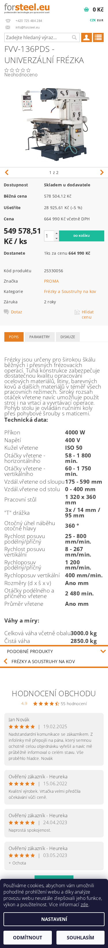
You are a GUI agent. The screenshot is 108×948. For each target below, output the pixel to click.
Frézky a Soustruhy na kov (70, 291)
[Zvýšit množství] (56, 233)
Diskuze (67, 336)
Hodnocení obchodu (54, 693)
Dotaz (16, 312)
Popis (14, 336)
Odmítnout (27, 937)
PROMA (51, 281)
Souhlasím (80, 937)
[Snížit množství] (56, 238)
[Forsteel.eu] (27, 7)
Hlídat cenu (88, 314)
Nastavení (54, 919)
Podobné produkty (30, 651)
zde (84, 904)
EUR (100, 20)
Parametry (39, 336)
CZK (93, 20)
